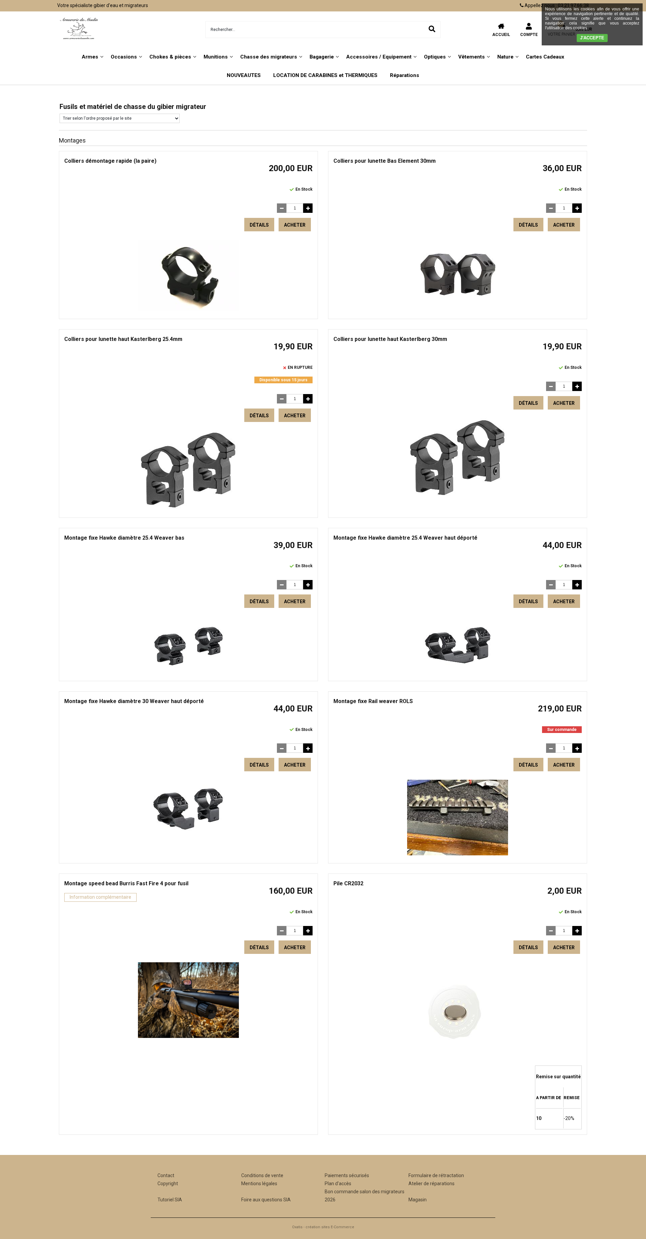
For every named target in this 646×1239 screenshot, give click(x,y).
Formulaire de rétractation (436, 1175)
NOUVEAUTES (244, 75)
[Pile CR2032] (457, 1061)
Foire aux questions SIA (266, 1199)
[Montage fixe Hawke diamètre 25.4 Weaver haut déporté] (457, 671)
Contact (165, 1175)
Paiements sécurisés (347, 1175)
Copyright (167, 1183)
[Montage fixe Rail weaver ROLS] (457, 853)
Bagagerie (322, 57)
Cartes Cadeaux (545, 57)
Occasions (124, 57)
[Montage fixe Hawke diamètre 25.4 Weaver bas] (188, 671)
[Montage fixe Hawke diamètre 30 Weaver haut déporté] (188, 835)
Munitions (216, 57)
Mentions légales (259, 1183)
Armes (90, 57)
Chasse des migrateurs (268, 57)
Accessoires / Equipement (378, 57)
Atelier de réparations (431, 1183)
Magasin (417, 1199)
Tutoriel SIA (169, 1199)
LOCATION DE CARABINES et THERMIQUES (325, 75)
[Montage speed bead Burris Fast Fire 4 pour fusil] (188, 1036)
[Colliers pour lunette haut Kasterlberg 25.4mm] (188, 508)
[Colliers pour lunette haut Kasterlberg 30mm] (457, 495)
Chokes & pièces (170, 57)
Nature (505, 57)
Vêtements (471, 57)
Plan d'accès (338, 1183)
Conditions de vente (262, 1175)
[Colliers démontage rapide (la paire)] (188, 309)
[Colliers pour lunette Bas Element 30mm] (457, 305)
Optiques (435, 57)
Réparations (404, 75)
